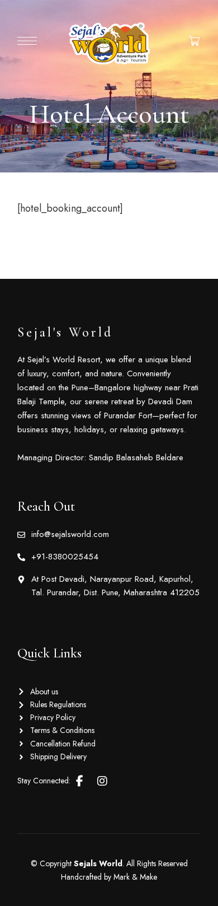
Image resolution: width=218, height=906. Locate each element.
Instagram (102, 781)
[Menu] (27, 41)
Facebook (79, 781)
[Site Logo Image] (109, 43)
